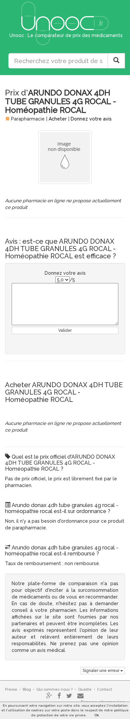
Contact (104, 689)
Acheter (58, 119)
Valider (65, 330)
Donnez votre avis (91, 119)
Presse (11, 689)
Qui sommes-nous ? (54, 689)
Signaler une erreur (101, 670)
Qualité (85, 689)
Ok (97, 715)
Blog (27, 689)
